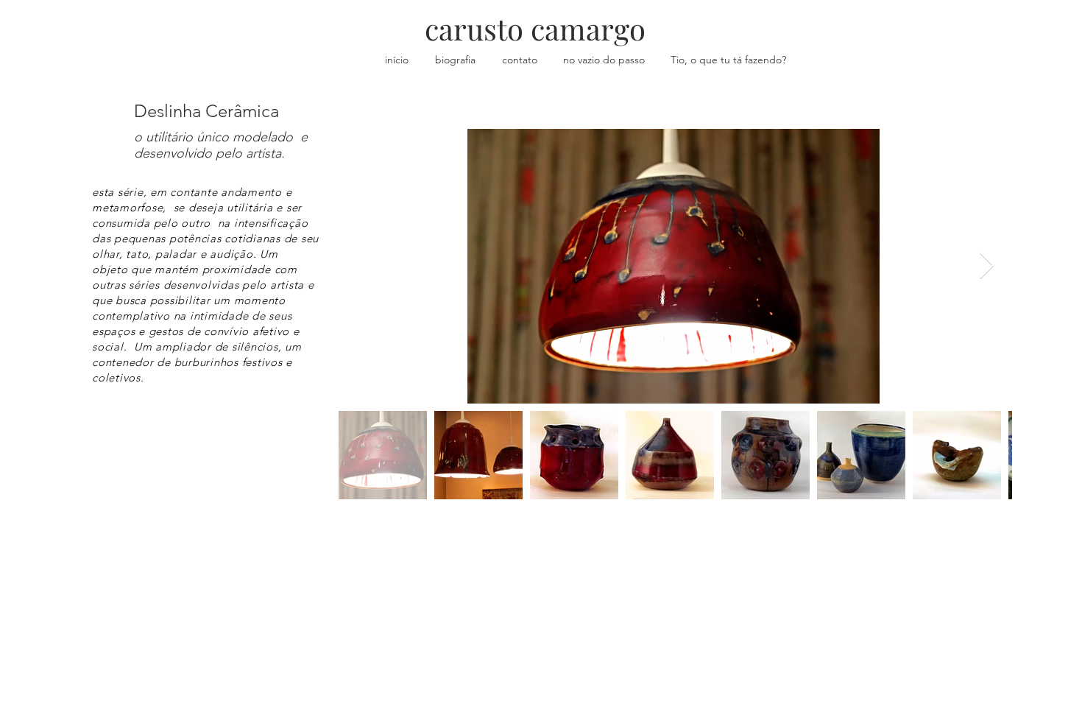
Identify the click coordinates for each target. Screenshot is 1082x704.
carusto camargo (535, 28)
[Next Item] (986, 266)
